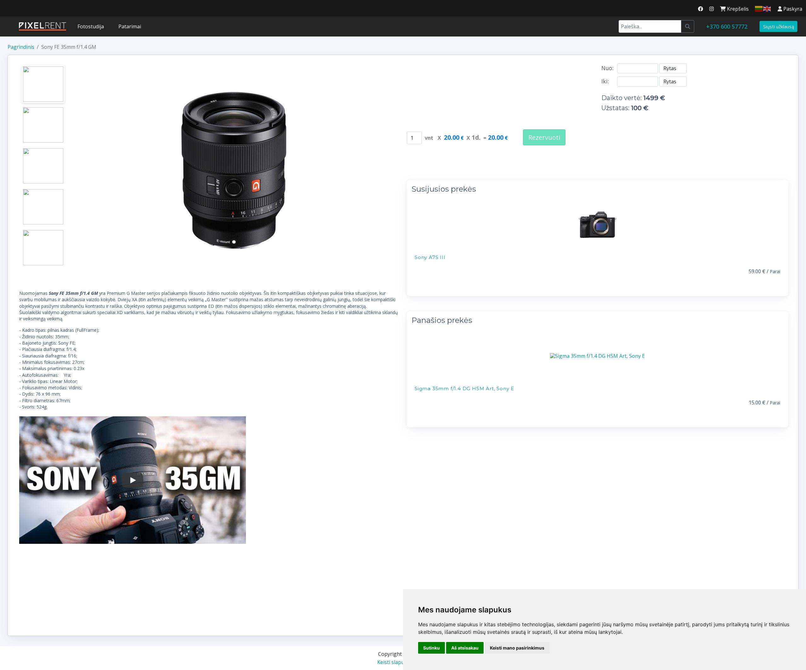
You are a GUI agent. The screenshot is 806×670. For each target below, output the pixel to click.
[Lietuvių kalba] (759, 8)
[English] (767, 8)
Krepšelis (737, 9)
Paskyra (792, 8)
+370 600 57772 (726, 26)
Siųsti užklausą (778, 26)
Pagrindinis (21, 46)
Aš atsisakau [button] (465, 647)
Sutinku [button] (431, 647)
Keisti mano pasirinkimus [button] (517, 647)
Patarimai (129, 26)
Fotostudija (90, 26)
